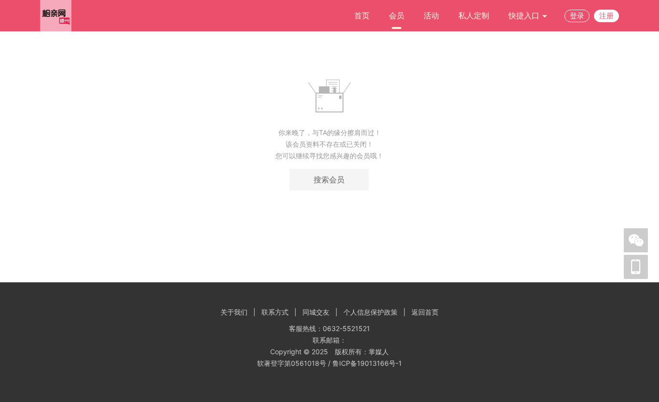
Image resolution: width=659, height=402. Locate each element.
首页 (362, 15)
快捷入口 (525, 15)
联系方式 (274, 312)
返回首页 (425, 312)
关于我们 (233, 312)
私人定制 (473, 15)
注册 (606, 15)
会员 (396, 15)
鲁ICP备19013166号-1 (367, 363)
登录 (577, 15)
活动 (431, 15)
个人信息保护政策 (370, 312)
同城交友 (316, 312)
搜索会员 (329, 179)
